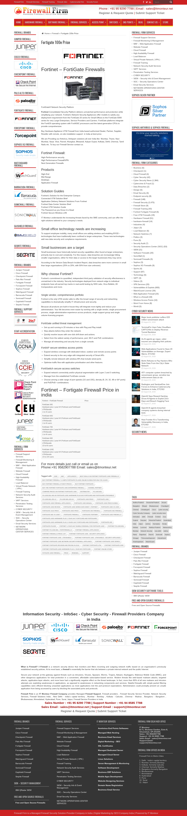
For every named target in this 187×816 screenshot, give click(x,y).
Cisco (154, 509)
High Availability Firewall (143, 53)
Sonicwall (159, 534)
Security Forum (92, 2)
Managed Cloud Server (108, 755)
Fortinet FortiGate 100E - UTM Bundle (56, 537)
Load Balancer (22, 483)
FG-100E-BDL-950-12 (49, 499)
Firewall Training (48, 2)
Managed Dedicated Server (110, 750)
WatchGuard (150, 541)
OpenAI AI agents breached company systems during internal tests (155, 410)
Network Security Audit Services (147, 66)
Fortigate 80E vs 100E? (51, 514)
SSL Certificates (105, 746)
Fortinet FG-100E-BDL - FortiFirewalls (57, 530)
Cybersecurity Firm (77, 2)
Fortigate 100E (103, 499)
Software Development (108, 768)
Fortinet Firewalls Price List (54, 534)
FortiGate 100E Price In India (107, 503)
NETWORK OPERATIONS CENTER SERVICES (25, 529)
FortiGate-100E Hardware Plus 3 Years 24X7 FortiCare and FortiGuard (70, 522)
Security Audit (139, 243)
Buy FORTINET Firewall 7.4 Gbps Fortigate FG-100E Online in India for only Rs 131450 (75, 480)
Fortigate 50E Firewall (113, 511)
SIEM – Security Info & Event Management (151, 78)
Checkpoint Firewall (24, 276)
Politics (136, 237)
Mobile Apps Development (110, 776)
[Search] (171, 2)
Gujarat (135, 520)
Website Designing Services (111, 781)
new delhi (158, 531)
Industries (137, 224)
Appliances (71, 476)
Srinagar (136, 538)
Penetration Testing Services (145, 72)
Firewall (55, 33)
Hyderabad (167, 520)
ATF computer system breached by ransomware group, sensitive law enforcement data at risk (156, 375)
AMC (62, 476)
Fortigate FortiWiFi (90, 514)
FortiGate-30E (106, 522)
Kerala (164, 524)
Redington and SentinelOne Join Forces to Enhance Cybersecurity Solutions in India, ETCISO (155, 386)
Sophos (136, 262)
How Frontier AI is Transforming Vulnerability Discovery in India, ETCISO (155, 422)
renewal (75, 553)
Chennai (135, 509)
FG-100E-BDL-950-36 (67, 499)
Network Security (146, 531)
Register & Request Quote (116, 13)
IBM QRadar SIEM (141, 596)
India (134, 524)
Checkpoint (138, 171)
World (136, 306)
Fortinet (157, 517)
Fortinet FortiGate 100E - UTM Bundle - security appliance (97, 537)
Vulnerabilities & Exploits (143, 287)
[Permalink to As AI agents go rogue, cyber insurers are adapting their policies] (136, 345)
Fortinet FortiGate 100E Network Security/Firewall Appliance (67, 541)
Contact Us (152, 22)
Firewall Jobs (62, 2)
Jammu (147, 524)
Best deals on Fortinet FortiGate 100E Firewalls (99, 476)
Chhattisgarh (145, 509)
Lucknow (143, 527)
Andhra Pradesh (138, 502)
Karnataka (156, 524)
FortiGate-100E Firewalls (111, 514)
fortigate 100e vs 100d (110, 507)
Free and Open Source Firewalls (146, 605)
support (85, 553)
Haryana (143, 520)
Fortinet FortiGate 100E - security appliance (87, 534)
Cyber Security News (142, 180)
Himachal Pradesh (155, 520)
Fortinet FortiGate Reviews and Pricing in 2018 (60, 545)
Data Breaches (139, 187)
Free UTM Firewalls (142, 215)
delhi (143, 517)
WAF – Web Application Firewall (147, 44)
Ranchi (151, 534)
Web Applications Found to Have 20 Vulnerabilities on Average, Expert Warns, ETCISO (156, 351)
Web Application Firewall (144, 294)
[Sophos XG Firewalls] (25, 153)
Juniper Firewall (22, 270)
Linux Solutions (105, 759)
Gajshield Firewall (23, 301)
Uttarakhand (162, 538)
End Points (128, 22)
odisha (166, 531)
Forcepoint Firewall (24, 286)
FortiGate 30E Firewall (91, 511)
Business (137, 168)
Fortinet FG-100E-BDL (116, 526)
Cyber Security (139, 177)
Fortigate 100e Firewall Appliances (56, 503)
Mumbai (135, 531)
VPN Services (139, 284)
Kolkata (135, 527)
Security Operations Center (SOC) (148, 246)
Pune (135, 240)
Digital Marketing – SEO (109, 741)
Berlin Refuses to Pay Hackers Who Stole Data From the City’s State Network (156, 363)
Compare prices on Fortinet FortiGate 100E (59, 491)
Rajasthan (142, 534)
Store (165, 22)
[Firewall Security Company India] (41, 14)
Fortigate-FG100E (49, 526)
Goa (164, 517)
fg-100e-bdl (97, 491)
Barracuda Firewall (24, 295)
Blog (140, 22)
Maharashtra (167, 527)
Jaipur (136, 228)
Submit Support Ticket (150, 13)
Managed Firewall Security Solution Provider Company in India (61, 813)
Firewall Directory (32, 2)
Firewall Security (140, 202)
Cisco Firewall (22, 273)
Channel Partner (94, 488)
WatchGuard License (142, 291)
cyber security (163, 509)
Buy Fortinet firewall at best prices (57, 484)
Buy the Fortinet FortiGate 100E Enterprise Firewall (63, 488)
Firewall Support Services (144, 37)
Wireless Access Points (143, 300)
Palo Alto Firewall (23, 279)
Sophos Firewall (23, 289)
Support (136, 272)
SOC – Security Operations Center (148, 82)
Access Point (98, 22)
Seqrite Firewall (22, 305)
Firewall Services (79, 22)
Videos (136, 281)
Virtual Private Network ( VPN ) (146, 59)
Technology (138, 275)
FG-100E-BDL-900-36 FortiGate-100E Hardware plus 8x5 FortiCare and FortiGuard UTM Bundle (78, 495)
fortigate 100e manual (83, 503)
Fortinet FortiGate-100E (114, 545)
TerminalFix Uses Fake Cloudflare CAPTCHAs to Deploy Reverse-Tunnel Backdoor (156, 329)
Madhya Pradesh (154, 527)
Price (66, 553)
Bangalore (136, 506)
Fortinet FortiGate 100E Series (107, 541)
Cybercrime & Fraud (142, 183)
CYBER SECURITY (24, 509)
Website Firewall (23, 471)
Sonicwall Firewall (23, 298)
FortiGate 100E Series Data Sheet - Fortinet (81, 507)
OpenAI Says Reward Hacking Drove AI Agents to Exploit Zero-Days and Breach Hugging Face (155, 398)
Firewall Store (139, 205)
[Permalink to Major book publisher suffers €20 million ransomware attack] (136, 323)
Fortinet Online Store (103, 549)
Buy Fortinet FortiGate (84, 484)
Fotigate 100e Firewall (51, 553)
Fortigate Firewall (71, 514)
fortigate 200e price (70, 511)
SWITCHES (113, 22)
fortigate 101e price (50, 511)
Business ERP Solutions (109, 772)
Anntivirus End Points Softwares (113, 728)
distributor (85, 491)
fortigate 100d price (85, 499)
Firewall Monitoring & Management (148, 41)
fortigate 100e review (51, 507)
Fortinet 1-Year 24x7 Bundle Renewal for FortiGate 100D (82, 526)
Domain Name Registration (110, 785)
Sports (136, 268)
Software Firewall (56, 22)
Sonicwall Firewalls (141, 259)
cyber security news (159, 513)
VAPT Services (22, 500)
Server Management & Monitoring (113, 763)
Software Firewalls (141, 253)
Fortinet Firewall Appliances (87, 530)
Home (18, 22)
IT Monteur (153, 813)
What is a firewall (140, 297)
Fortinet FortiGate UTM (92, 545)
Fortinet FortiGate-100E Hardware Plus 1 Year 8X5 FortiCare (66, 549)
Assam (164, 502)
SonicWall (137, 256)
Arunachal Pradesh (152, 502)
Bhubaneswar (154, 506)
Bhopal (144, 506)
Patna (135, 534)
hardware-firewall (140, 221)
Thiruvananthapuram (148, 538)
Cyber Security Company (141, 513)
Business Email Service (109, 790)
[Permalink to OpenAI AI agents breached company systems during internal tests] (136, 414)
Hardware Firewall (34, 22)
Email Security (139, 193)
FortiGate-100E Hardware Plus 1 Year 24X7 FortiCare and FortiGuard (69, 518)
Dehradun (136, 517)
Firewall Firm (19, 2)
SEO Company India (124, 813)
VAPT (135, 278)
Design (136, 190)
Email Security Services (26, 523)
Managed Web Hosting (108, 733)
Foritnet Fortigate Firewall (144, 212)
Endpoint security (140, 196)
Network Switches (141, 234)
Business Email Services (109, 737)
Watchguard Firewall (24, 292)
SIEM (135, 250)
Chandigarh (165, 506)
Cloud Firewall (22, 474)
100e (55, 476)
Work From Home (141, 303)
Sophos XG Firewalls (142, 265)
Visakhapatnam (138, 541)
